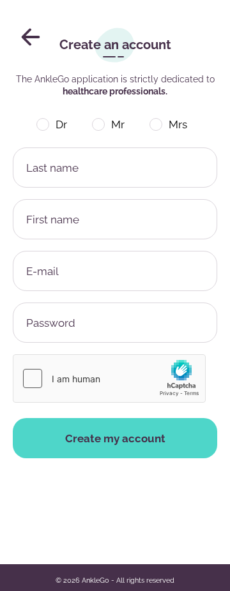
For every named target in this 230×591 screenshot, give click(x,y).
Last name (52, 167)
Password (50, 323)
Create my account (115, 438)
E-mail (42, 271)
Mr (118, 124)
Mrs (178, 124)
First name (52, 219)
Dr (61, 124)
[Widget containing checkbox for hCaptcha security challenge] (109, 378)
